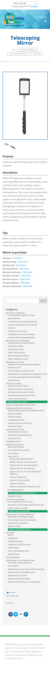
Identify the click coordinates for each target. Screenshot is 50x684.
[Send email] (20, 614)
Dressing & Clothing (15, 362)
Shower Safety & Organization (21, 337)
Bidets (10, 535)
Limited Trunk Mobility (18, 54)
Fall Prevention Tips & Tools (20, 502)
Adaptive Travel (15, 417)
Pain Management (16, 490)
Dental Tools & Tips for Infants (24, 465)
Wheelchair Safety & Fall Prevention (24, 582)
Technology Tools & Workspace (20, 514)
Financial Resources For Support (20, 405)
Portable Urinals (15, 541)
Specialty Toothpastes (19, 480)
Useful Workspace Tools (20, 529)
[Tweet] (15, 614)
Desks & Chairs (14, 526)
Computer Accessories (18, 523)
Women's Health (15, 496)
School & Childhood (15, 499)
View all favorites (12, 596)
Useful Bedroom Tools (18, 359)
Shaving (11, 328)
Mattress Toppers (15, 346)
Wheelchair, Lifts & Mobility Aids (20, 560)
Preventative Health (15, 445)
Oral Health (13, 456)
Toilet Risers (13, 548)
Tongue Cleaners (17, 483)
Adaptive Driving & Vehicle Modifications (26, 410)
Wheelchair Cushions (17, 575)
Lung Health (13, 453)
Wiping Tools (13, 554)
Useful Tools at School (19, 511)
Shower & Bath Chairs (17, 331)
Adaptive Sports (15, 414)
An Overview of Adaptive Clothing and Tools (27, 374)
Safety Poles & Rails (16, 352)
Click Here (17, 258)
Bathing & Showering (15, 313)
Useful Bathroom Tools (18, 551)
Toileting (10, 533)
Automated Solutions (17, 432)
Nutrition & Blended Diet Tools (22, 395)
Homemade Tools (13, 441)
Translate (33, 6)
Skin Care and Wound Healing (22, 493)
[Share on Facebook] (10, 614)
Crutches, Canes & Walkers (19, 563)
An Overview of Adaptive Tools (21, 315)
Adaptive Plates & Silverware (20, 389)
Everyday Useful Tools (17, 402)
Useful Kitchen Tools (17, 399)
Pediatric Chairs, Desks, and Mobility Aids (26, 505)
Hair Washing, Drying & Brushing (22, 321)
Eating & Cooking (13, 383)
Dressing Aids (14, 380)
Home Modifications (15, 429)
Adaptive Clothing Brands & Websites (24, 364)
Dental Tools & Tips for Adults (23, 462)
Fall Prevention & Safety (19, 450)
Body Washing (14, 318)
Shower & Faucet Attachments (21, 334)
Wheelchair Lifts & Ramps (19, 579)
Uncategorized (12, 557)
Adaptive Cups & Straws (18, 386)
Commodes (12, 538)
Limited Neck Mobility (27, 49)
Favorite (12, 592)
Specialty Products (18, 477)
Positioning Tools (16, 349)
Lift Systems (13, 566)
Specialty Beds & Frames (18, 356)
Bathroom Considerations (20, 435)
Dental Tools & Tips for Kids (22, 468)
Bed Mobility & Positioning (18, 341)
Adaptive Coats (14, 367)
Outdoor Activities (16, 420)
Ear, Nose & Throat (16, 447)
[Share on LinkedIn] (26, 614)
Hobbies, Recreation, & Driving (19, 408)
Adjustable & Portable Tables (21, 517)
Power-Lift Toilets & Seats (19, 544)
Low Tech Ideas (14, 438)
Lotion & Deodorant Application (22, 325)
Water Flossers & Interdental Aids (25, 486)
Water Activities (15, 426)
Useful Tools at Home (17, 508)
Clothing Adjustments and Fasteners (24, 377)
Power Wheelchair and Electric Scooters (26, 569)
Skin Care (37, 54)
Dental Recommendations (21, 459)
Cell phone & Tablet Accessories (22, 520)
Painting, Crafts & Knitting (20, 423)
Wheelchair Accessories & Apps (21, 572)
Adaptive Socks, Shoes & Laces (21, 371)
